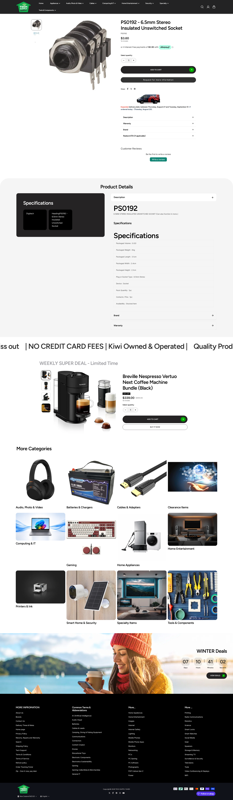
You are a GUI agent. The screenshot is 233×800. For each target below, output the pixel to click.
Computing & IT (108, 3)
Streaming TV (190, 754)
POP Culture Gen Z (135, 771)
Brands (18, 717)
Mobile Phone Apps (136, 742)
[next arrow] (111, 55)
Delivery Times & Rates (25, 725)
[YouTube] (123, 793)
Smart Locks (190, 729)
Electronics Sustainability (82, 761)
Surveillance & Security (194, 759)
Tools (187, 767)
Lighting (131, 734)
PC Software (133, 763)
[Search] (202, 7)
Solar (187, 742)
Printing (188, 713)
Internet (131, 725)
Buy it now (155, 427)
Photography (133, 767)
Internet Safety (134, 729)
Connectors (76, 741)
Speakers (188, 746)
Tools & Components (46, 10)
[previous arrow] (48, 55)
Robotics (188, 721)
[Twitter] (131, 88)
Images (131, 721)
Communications (78, 737)
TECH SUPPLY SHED (122, 789)
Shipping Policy (22, 746)
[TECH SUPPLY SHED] (23, 7)
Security (148, 3)
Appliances (54, 3)
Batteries (75, 724)
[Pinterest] (134, 88)
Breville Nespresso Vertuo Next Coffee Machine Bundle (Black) (150, 382)
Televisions (189, 763)
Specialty (163, 3)
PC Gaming (132, 759)
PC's (130, 754)
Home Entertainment (129, 3)
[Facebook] (127, 88)
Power (130, 775)
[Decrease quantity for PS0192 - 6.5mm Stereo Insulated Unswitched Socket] (123, 60)
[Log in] (208, 7)
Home (41, 3)
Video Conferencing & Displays (197, 771)
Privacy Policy (21, 734)
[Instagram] (120, 793)
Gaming (75, 766)
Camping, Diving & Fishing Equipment (87, 732)
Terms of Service (22, 759)
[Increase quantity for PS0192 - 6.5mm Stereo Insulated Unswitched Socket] (133, 60)
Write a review (158, 159)
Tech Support (21, 750)
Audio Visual (77, 720)
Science (188, 725)
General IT (76, 774)
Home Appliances (135, 713)
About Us (19, 713)
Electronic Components (81, 757)
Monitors (131, 746)
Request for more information (158, 80)
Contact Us (20, 721)
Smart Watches (191, 734)
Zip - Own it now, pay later (26, 771)
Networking (133, 750)
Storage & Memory (192, 750)
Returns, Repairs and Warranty (28, 738)
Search (18, 742)
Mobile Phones (134, 738)
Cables (92, 3)
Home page (20, 729)
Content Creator (78, 745)
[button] (214, 7)
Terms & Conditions (23, 754)
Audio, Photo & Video (74, 3)
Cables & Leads (78, 728)
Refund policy (21, 763)
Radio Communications (194, 717)
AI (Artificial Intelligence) (82, 716)
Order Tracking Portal (24, 767)
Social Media (190, 738)
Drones (75, 749)
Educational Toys (79, 753)
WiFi (186, 775)
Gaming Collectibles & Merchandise (86, 770)
